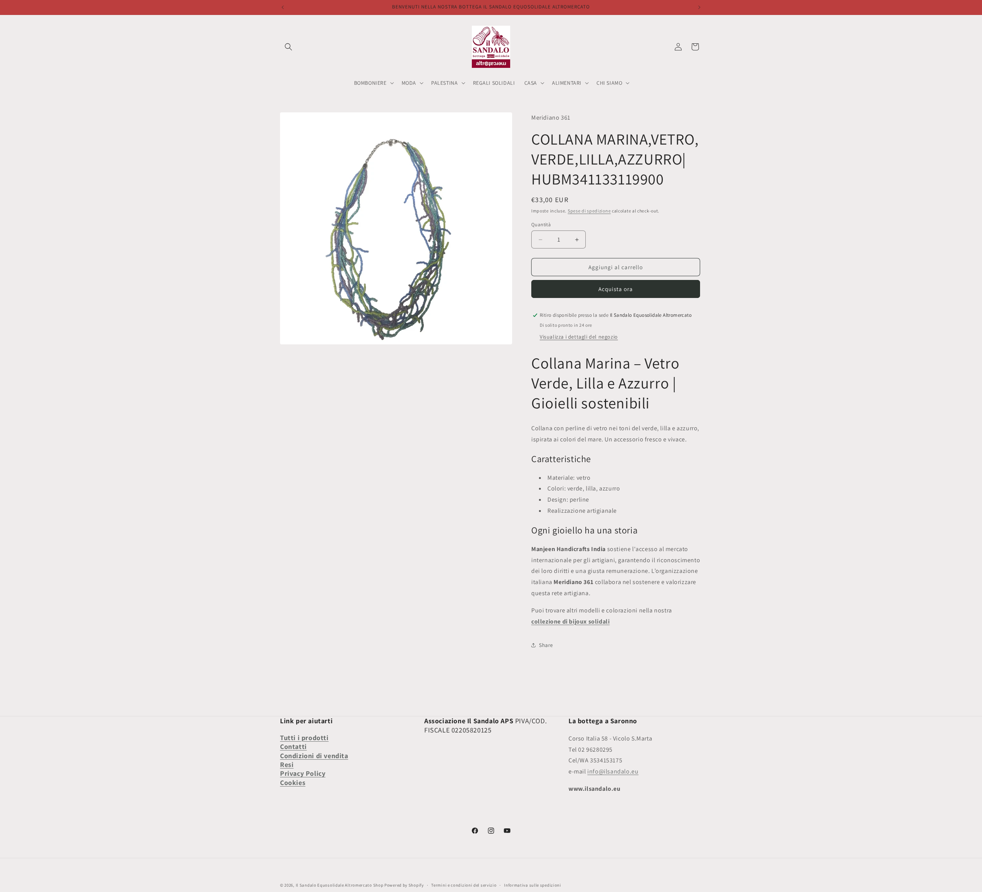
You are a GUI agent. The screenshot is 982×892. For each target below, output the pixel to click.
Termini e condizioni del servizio (463, 885)
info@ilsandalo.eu (612, 771)
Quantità (541, 224)
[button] (288, 46)
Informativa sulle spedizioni (532, 885)
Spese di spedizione (589, 211)
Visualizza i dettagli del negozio (579, 336)
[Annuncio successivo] (699, 7)
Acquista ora (615, 289)
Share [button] (546, 645)
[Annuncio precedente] (282, 7)
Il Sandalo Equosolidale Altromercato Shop (340, 885)
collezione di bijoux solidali (570, 621)
